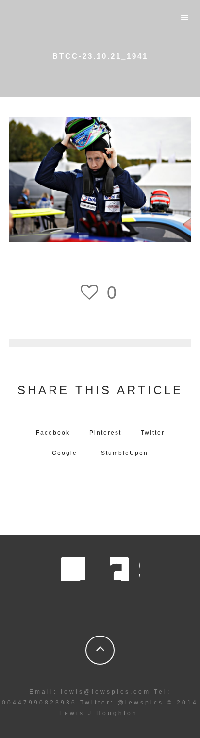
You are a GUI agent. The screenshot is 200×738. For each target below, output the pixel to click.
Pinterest (105, 432)
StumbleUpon (124, 453)
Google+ (67, 453)
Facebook (53, 432)
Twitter (153, 432)
